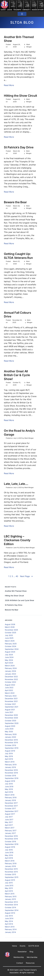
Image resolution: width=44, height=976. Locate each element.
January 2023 (10, 674)
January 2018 (10, 800)
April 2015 (9, 891)
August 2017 (10, 814)
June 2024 (9, 657)
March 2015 (9, 894)
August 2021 (10, 710)
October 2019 (10, 745)
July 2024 (9, 655)
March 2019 (9, 762)
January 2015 (10, 899)
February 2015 (10, 896)
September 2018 (11, 778)
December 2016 (11, 836)
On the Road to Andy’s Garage (19, 432)
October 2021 (10, 704)
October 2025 (10, 632)
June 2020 (9, 729)
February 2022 (10, 696)
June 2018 (9, 786)
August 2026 (10, 624)
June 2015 (9, 885)
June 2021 (9, 712)
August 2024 (10, 652)
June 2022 (9, 687)
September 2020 (11, 723)
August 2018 (10, 781)
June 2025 (9, 638)
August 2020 (10, 726)
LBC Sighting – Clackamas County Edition (17, 540)
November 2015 (11, 872)
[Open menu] (22, 13)
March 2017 (9, 828)
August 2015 (10, 880)
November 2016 (11, 839)
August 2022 (10, 685)
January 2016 (10, 866)
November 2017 (11, 806)
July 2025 (9, 635)
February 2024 (11, 668)
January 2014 (10, 932)
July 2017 (9, 817)
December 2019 (11, 740)
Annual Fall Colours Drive (17, 314)
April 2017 (9, 825)
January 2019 (10, 767)
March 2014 (9, 927)
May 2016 (9, 855)
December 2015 (11, 869)
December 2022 (11, 676)
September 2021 (11, 707)
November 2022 (11, 679)
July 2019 (9, 753)
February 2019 (10, 765)
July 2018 (9, 784)
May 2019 (9, 756)
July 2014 (9, 916)
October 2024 (10, 646)
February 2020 (11, 734)
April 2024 (9, 663)
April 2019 (9, 759)
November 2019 (11, 742)
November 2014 (11, 905)
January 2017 (10, 833)
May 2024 (9, 660)
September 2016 (11, 844)
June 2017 (9, 819)
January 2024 (10, 671)
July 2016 (9, 850)
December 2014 (11, 902)
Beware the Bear (15, 202)
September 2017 (11, 811)
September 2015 (11, 877)
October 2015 (10, 874)
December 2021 (11, 698)
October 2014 (10, 907)
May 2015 (9, 888)
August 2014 (10, 913)
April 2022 (9, 690)
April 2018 (9, 792)
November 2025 (11, 630)
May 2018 (9, 789)
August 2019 (10, 751)
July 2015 (9, 883)
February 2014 (10, 929)
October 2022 (10, 682)
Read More (9, 85)
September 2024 (11, 649)
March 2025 (10, 641)
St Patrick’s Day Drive (18, 147)
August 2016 (10, 847)
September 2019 (11, 748)
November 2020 (11, 718)
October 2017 (10, 808)
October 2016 (10, 841)
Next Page (26, 576)
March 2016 (9, 861)
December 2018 (11, 770)
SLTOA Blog (22, 22)
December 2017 (11, 803)
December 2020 (11, 715)
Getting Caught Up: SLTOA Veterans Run (18, 255)
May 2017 (9, 822)
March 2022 (9, 693)
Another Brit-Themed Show (19, 39)
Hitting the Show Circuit (20, 95)
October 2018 (10, 775)
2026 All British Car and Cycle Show (19, 600)
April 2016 (9, 858)
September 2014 (11, 910)
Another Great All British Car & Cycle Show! (17, 375)
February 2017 (10, 830)
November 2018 (11, 773)
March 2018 (9, 795)
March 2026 (10, 627)
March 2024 (10, 666)
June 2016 (9, 852)
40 (17, 576)
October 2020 (10, 721)
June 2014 (9, 918)
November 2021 (11, 701)
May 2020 (9, 731)
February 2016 (10, 863)
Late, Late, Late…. (16, 484)
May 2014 (9, 921)
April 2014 (9, 924)
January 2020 (10, 737)
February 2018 (10, 797)
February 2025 (11, 644)
